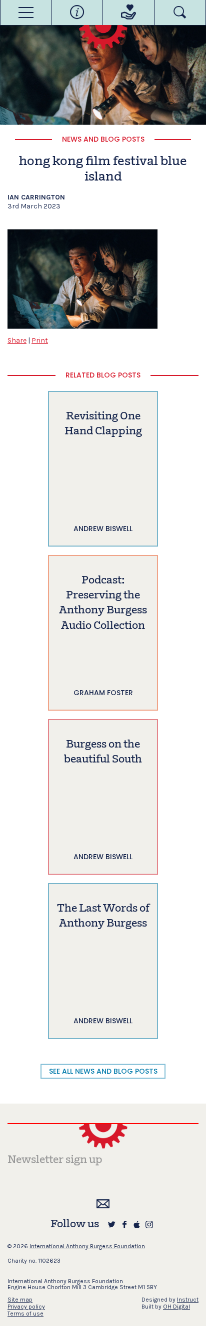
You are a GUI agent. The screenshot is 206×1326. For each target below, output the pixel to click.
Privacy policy (26, 1306)
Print (40, 340)
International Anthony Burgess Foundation (87, 1246)
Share (17, 340)
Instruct (187, 1299)
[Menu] (25, 12)
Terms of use (26, 1313)
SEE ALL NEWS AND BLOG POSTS (103, 1071)
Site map (20, 1299)
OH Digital (176, 1306)
